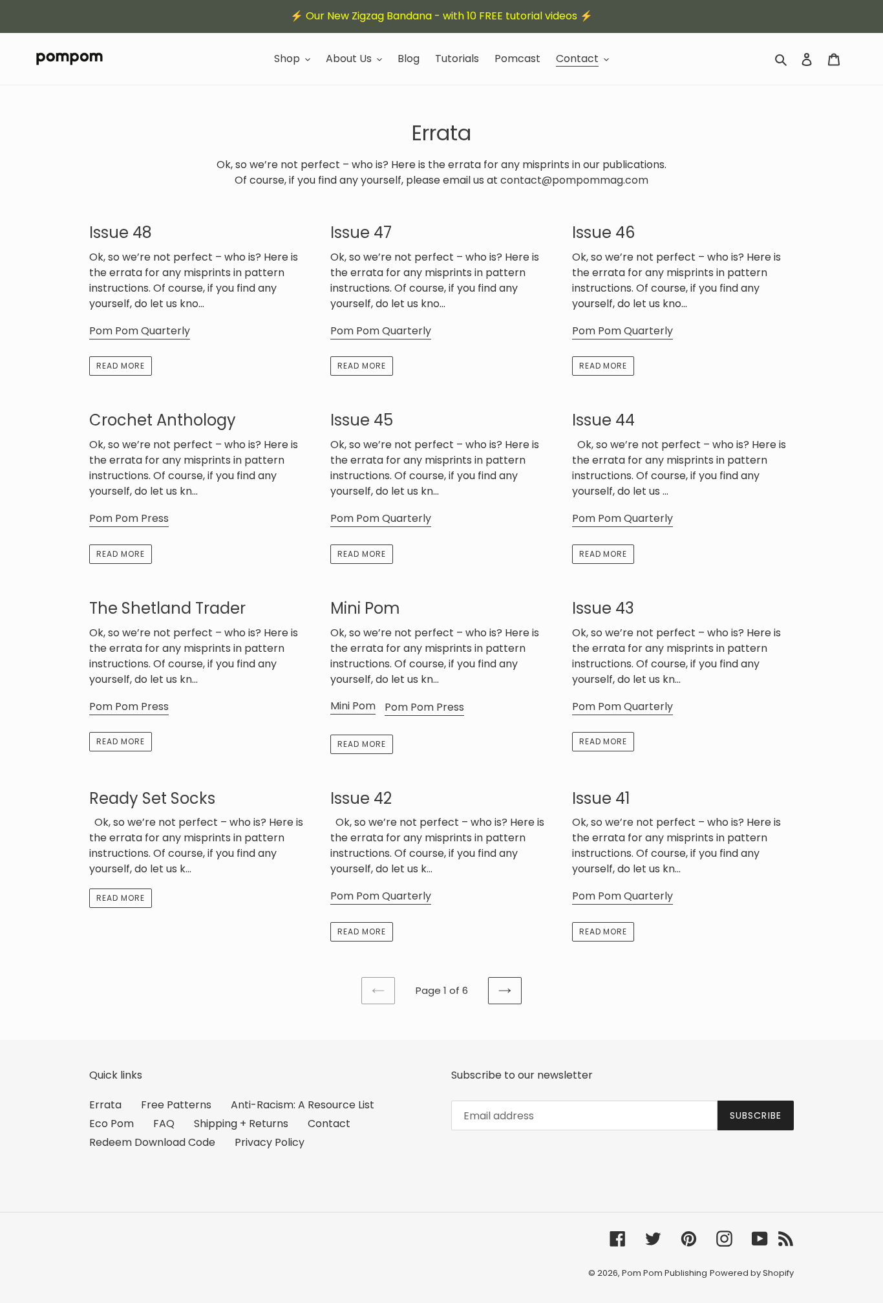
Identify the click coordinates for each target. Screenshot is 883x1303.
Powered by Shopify (752, 1273)
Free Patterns (176, 1104)
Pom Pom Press (129, 518)
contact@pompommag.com (574, 180)
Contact (329, 1123)
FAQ (164, 1123)
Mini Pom (353, 705)
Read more (120, 365)
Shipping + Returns (241, 1123)
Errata (105, 1104)
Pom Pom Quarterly (139, 330)
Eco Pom (111, 1123)
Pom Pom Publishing (664, 1273)
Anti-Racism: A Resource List (302, 1104)
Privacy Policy (269, 1142)
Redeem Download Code (152, 1142)
